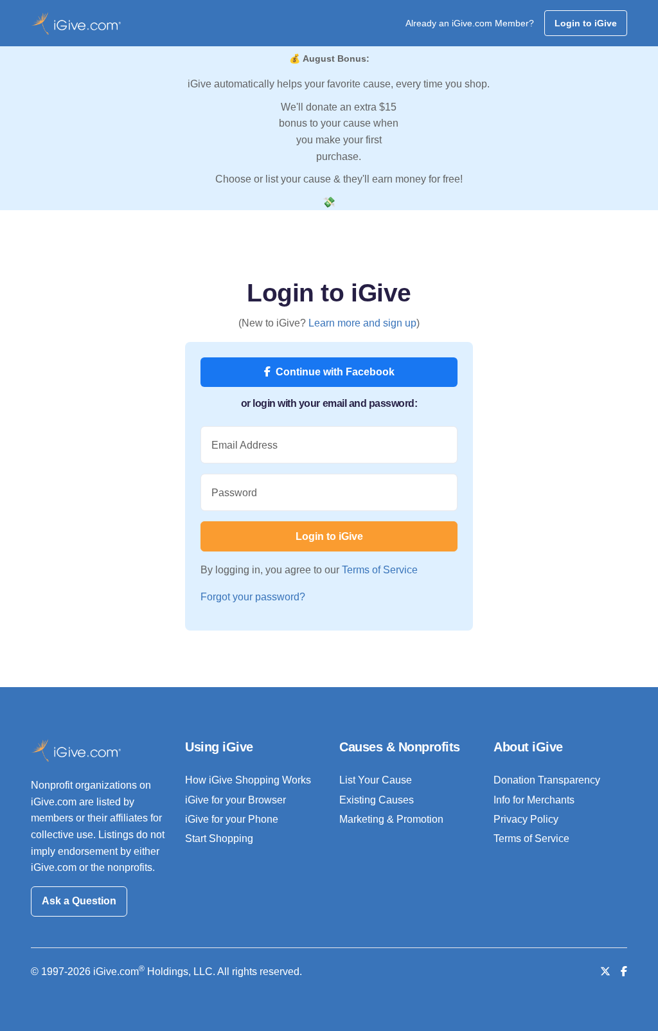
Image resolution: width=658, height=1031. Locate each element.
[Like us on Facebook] (624, 971)
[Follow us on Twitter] (605, 971)
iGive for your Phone (231, 819)
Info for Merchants (534, 799)
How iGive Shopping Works (248, 780)
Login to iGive (586, 23)
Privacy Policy (526, 819)
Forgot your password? (252, 596)
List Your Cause (375, 780)
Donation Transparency (547, 780)
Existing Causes (376, 799)
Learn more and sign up (362, 323)
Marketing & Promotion (391, 819)
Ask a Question (79, 900)
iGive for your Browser (235, 799)
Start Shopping (219, 838)
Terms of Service (380, 569)
